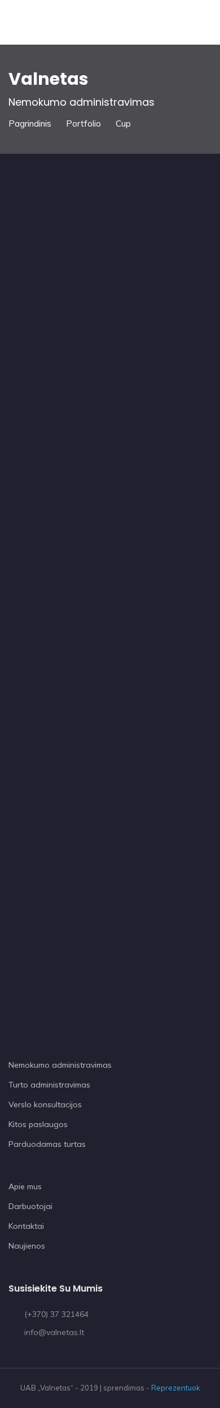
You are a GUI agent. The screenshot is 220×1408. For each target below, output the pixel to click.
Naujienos (26, 1246)
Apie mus (25, 1186)
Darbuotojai (30, 1206)
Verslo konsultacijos (45, 1104)
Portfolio (83, 123)
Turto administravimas (49, 1085)
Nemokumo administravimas (60, 1065)
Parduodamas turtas (47, 1144)
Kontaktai (26, 1226)
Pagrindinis (29, 123)
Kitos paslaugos (38, 1124)
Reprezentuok (175, 1387)
